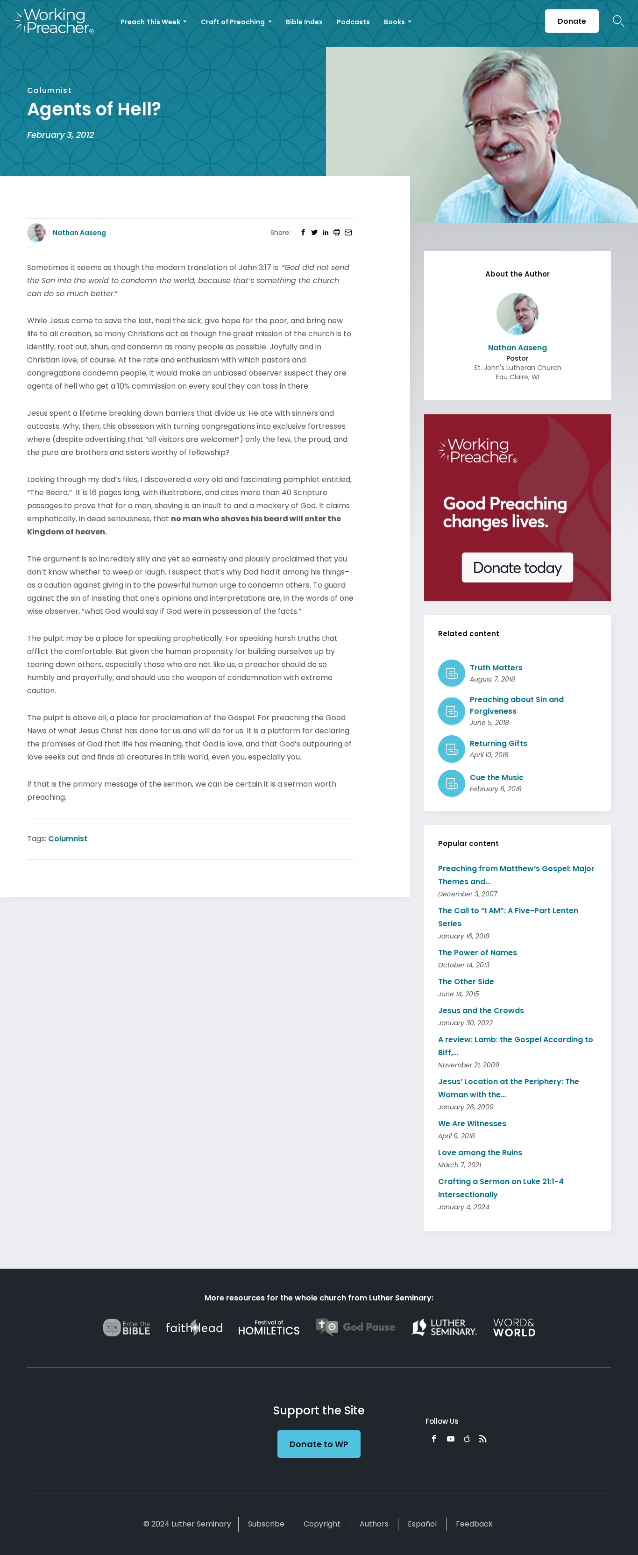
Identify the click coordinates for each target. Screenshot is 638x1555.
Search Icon (618, 21)
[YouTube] (450, 1438)
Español (422, 1524)
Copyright (322, 1524)
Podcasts (353, 22)
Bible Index (304, 22)
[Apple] (467, 1438)
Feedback (474, 1524)
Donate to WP (319, 1444)
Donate (572, 21)
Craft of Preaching (233, 22)
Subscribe (266, 1524)
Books (395, 22)
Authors (374, 1524)
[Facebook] (433, 1438)
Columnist (67, 838)
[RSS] (483, 1438)
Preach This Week (151, 22)
